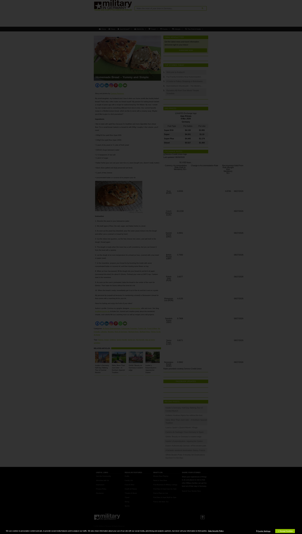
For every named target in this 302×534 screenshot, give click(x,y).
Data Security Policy (216, 531)
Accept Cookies (286, 531)
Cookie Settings (264, 531)
